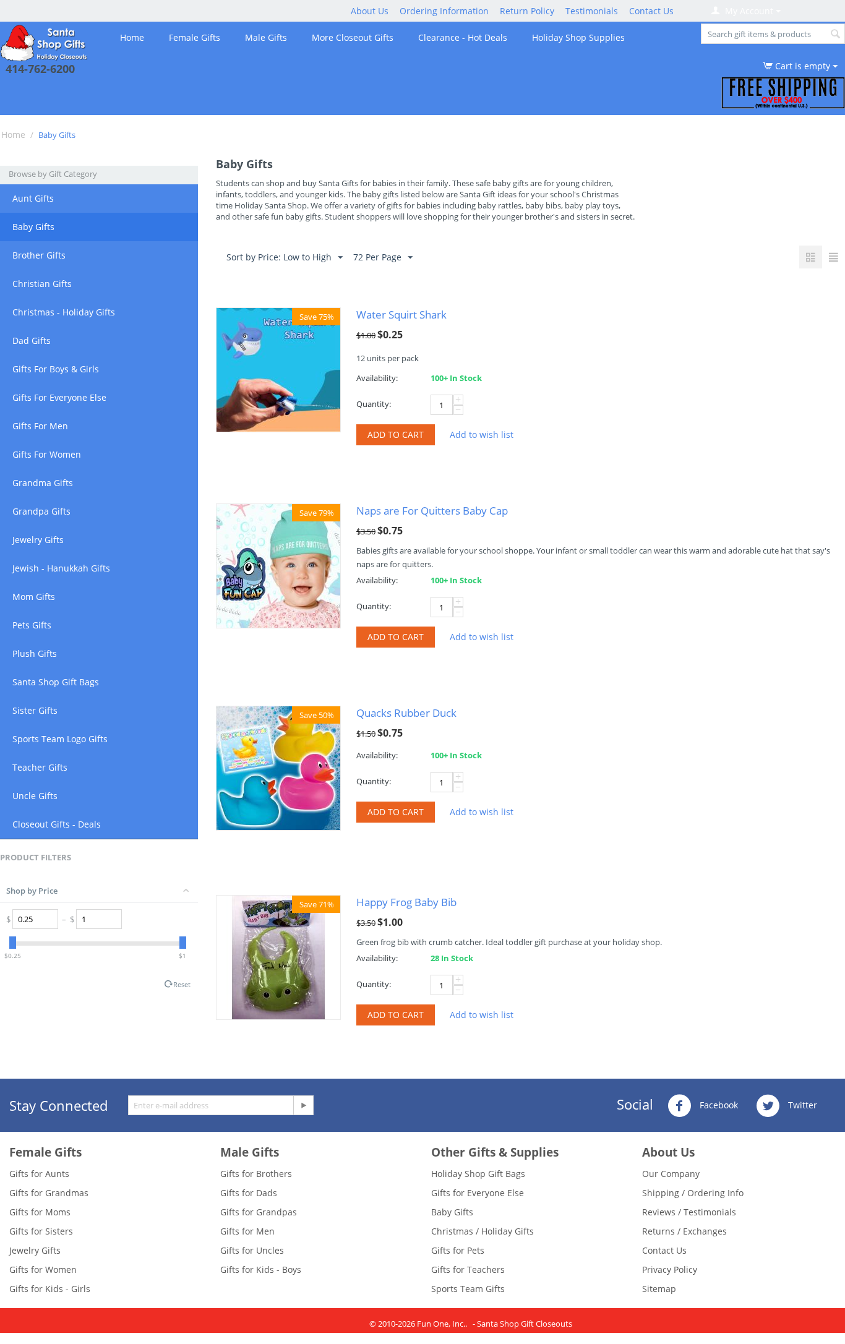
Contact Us (651, 11)
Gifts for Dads (248, 1193)
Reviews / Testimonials (689, 1212)
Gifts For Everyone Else (59, 397)
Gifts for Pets (457, 1250)
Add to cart (395, 434)
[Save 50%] (278, 767)
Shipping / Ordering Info (693, 1193)
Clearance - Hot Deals (462, 37)
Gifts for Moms (40, 1212)
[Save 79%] (278, 565)
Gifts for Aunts (39, 1173)
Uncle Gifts (35, 796)
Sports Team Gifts (468, 1289)
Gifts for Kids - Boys (260, 1269)
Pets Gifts (31, 625)
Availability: (377, 377)
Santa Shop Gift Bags (55, 682)
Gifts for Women (43, 1269)
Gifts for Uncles (252, 1250)
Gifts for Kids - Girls (49, 1289)
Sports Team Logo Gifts (60, 739)
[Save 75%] (278, 369)
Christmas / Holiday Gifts (482, 1231)
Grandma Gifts (42, 483)
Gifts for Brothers (256, 1173)
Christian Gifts (42, 283)
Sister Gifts (35, 710)
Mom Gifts (33, 596)
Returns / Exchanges (684, 1231)
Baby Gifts (33, 227)
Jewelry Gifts (38, 540)
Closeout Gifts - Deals (56, 824)
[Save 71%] (278, 956)
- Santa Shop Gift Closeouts (522, 1323)
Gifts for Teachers (468, 1269)
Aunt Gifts (33, 198)
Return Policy (527, 11)
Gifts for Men (247, 1231)
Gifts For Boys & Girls (55, 369)
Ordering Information (444, 11)
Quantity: (373, 403)
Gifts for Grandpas (258, 1212)
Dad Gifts (31, 340)
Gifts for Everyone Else (477, 1193)
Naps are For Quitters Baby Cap (432, 510)
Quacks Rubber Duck (406, 713)
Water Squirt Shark (401, 314)
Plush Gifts (34, 653)
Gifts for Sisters (41, 1231)
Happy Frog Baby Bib (406, 902)
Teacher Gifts (39, 767)
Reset (182, 984)
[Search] (836, 35)
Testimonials (591, 11)
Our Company (671, 1173)
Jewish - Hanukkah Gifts (61, 568)
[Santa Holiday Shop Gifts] (45, 42)
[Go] (303, 1105)
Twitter (801, 1105)
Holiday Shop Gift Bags (478, 1173)
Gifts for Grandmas (48, 1193)
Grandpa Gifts (41, 511)
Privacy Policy (669, 1269)
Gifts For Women (46, 454)
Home (132, 37)
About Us (369, 11)
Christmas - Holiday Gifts (63, 312)
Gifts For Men (40, 426)
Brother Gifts (39, 255)
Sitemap (659, 1289)
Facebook (717, 1105)
